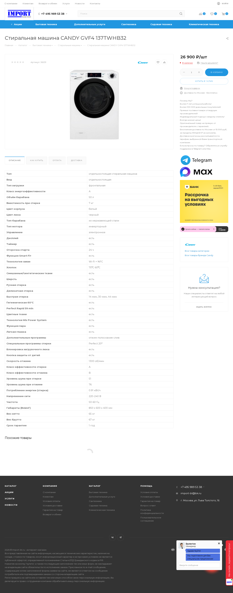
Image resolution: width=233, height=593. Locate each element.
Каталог (11, 486)
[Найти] (181, 13)
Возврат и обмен (52, 514)
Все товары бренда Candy (199, 255)
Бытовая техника (98, 492)
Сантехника (95, 501)
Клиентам (48, 496)
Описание (15, 160)
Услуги (9, 498)
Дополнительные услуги (102, 496)
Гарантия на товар (53, 510)
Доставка (76, 160)
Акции (9, 492)
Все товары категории (197, 251)
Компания (50, 486)
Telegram (120, 537)
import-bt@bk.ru (191, 493)
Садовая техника (98, 505)
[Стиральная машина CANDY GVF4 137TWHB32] (94, 104)
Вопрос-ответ (148, 505)
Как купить (36, 160)
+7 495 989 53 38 (52, 13)
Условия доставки (52, 505)
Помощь (146, 486)
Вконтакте (112, 537)
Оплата (57, 160)
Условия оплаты (51, 501)
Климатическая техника (102, 510)
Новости (11, 505)
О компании (49, 492)
